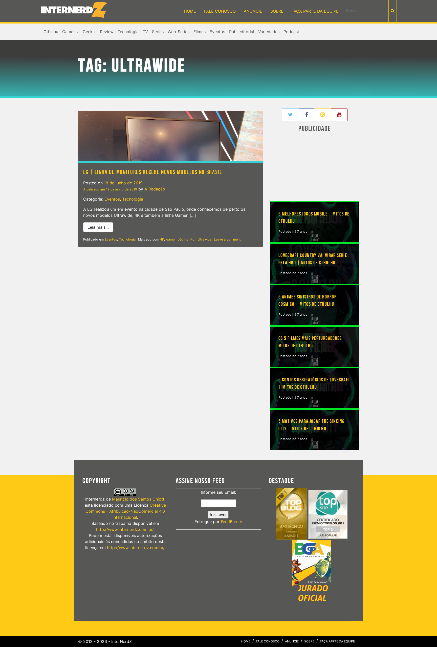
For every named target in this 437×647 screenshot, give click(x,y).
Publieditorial (241, 31)
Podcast (291, 31)
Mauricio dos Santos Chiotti (138, 499)
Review (107, 31)
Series (158, 31)
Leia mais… (100, 227)
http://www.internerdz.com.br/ (125, 529)
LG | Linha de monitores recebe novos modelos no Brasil (152, 172)
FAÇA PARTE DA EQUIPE (315, 11)
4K (162, 239)
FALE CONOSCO (220, 11)
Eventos (217, 31)
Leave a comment (227, 239)
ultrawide (204, 239)
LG (180, 239)
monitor (189, 239)
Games (68, 31)
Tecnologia (128, 31)
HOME (190, 11)
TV (145, 31)
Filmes (199, 31)
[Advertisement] (315, 167)
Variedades (268, 31)
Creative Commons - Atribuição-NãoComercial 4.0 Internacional (125, 511)
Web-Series (178, 31)
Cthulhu (50, 31)
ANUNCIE (253, 11)
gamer (171, 239)
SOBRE (276, 11)
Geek (88, 31)
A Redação (154, 188)
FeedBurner (231, 521)
